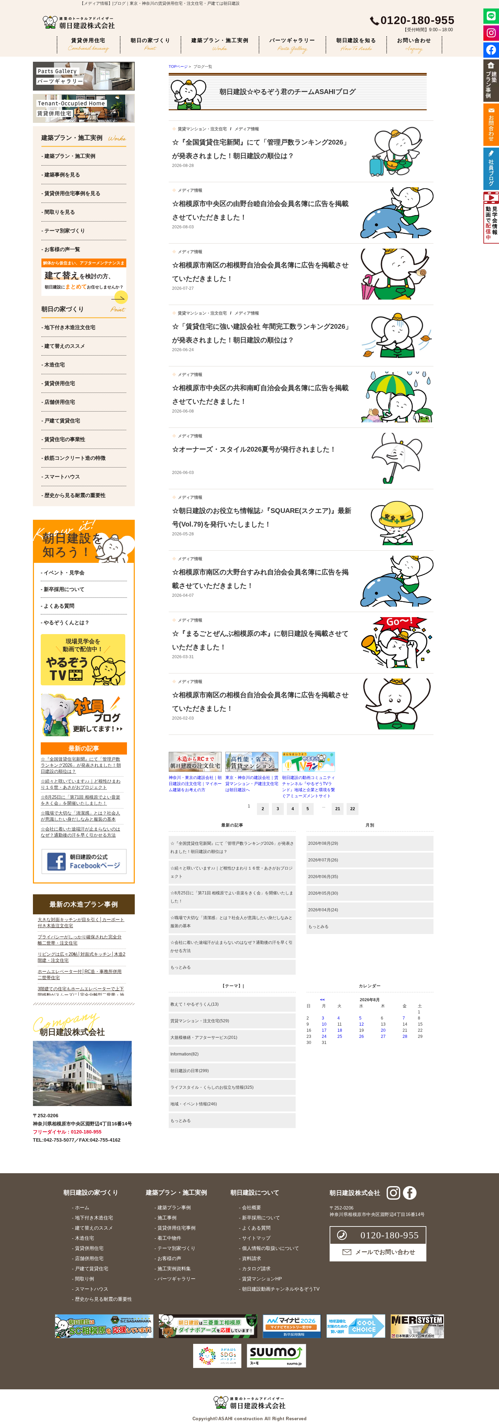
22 (352, 808)
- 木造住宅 (53, 364)
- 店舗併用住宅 (58, 402)
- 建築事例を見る (60, 174)
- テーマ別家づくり (63, 230)
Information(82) (184, 1054)
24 (324, 1036)
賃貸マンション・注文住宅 (202, 129)
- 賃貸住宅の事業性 (63, 439)
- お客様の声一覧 (60, 249)
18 (339, 1030)
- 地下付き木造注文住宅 (68, 327)
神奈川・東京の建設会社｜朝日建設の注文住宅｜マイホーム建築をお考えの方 (195, 783)
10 (324, 1024)
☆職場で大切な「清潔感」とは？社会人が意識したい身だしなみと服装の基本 (231, 921)
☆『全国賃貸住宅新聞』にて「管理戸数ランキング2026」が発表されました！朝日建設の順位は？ (232, 847)
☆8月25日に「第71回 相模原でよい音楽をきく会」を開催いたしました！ (231, 897)
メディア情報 (247, 129)
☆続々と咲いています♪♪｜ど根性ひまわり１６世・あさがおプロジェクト (231, 872)
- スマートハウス (60, 476)
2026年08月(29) (323, 843)
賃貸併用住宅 (88, 40)
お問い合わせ (414, 40)
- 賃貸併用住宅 (58, 383)
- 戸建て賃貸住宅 (60, 420)
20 (383, 1030)
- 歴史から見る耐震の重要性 (73, 495)
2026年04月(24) (323, 910)
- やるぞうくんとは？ (65, 622)
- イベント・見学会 (63, 572)
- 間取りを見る (58, 212)
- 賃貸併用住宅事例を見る (70, 193)
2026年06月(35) (323, 876)
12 (361, 1024)
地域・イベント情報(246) (193, 1104)
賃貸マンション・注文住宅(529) (199, 1020)
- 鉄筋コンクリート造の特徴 (73, 458)
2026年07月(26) (323, 860)
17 (324, 1030)
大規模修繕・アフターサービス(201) (203, 1037)
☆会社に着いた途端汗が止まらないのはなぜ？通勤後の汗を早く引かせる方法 (231, 946)
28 (405, 1036)
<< (322, 999)
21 (337, 808)
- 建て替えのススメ (63, 346)
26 (361, 1036)
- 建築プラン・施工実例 (68, 156)
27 (383, 1036)
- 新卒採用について (63, 589)
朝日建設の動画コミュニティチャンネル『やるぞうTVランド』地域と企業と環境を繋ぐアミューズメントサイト (308, 786)
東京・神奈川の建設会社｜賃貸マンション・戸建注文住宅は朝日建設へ (251, 783)
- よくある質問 (57, 606)
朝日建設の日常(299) (189, 1070)
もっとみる (180, 967)
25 (339, 1036)
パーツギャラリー (292, 40)
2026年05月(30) (323, 893)
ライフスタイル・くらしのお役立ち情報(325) (212, 1087)
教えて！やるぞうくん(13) (194, 1004)
